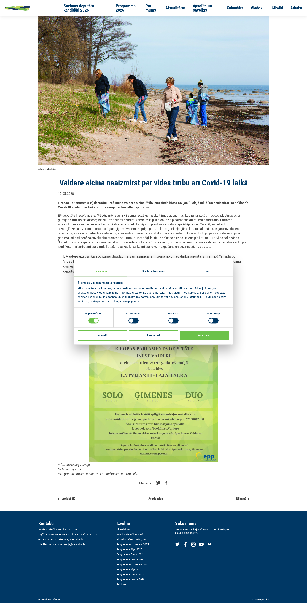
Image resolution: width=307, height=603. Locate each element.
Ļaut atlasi (153, 335)
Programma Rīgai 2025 (129, 549)
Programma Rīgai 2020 (129, 569)
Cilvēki (277, 8)
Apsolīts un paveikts (202, 8)
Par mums (151, 8)
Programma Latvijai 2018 (131, 579)
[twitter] (177, 544)
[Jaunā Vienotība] (28, 8)
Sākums (41, 169)
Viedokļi (258, 8)
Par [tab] (207, 271)
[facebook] (185, 544)
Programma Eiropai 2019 (130, 574)
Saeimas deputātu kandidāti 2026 (79, 8)
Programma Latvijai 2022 (131, 559)
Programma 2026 (126, 8)
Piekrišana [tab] (100, 271)
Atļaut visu (204, 335)
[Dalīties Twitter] (158, 483)
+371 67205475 (47, 539)
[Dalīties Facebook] (166, 483)
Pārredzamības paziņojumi (131, 539)
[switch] (133, 321)
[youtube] (201, 544)
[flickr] (209, 544)
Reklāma (121, 584)
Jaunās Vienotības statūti (131, 534)
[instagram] (193, 544)
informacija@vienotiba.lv (71, 544)
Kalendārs (235, 8)
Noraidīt (102, 335)
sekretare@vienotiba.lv (70, 539)
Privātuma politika (260, 599)
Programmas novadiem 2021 (133, 564)
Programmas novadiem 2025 (133, 544)
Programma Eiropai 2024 (130, 554)
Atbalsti (296, 8)
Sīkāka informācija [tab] (153, 271)
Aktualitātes (175, 8)
